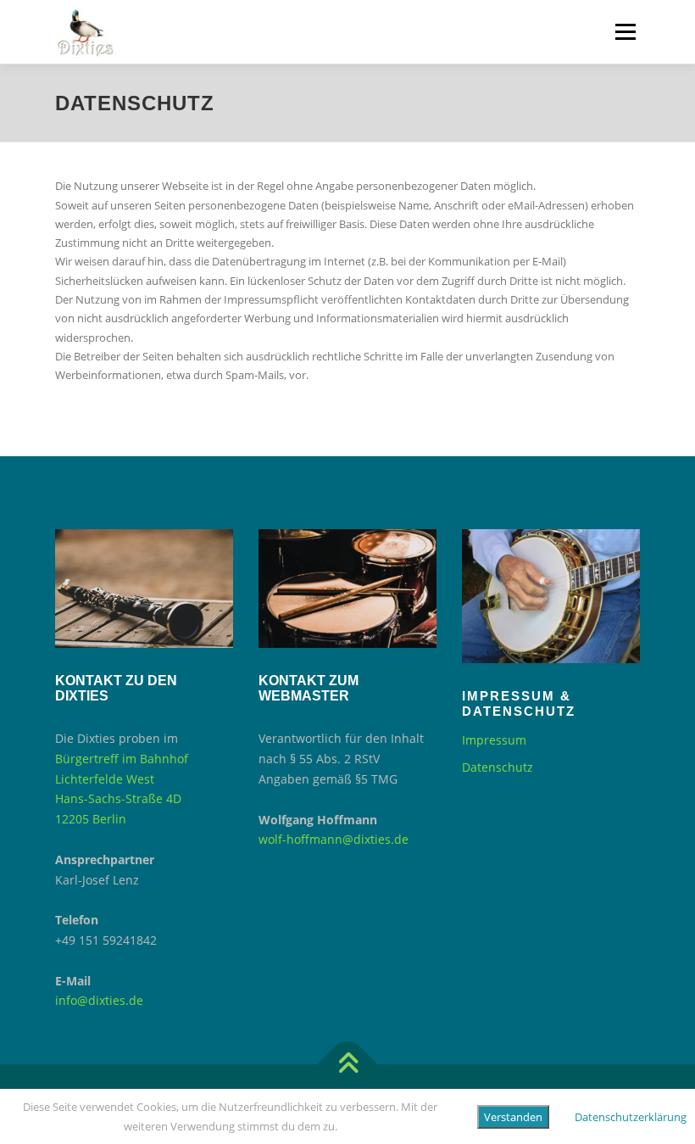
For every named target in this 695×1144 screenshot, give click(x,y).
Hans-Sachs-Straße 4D (118, 798)
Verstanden (513, 1116)
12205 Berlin (90, 819)
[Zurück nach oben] (348, 1065)
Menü (625, 31)
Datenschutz (497, 767)
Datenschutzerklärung (631, 1116)
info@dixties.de (99, 1000)
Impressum (494, 740)
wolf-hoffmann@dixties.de (334, 839)
